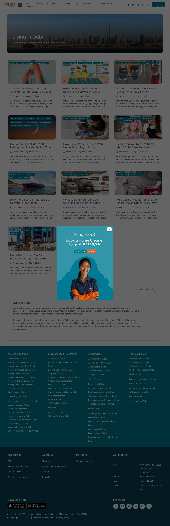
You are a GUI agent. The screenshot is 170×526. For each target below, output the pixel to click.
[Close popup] (109, 229)
